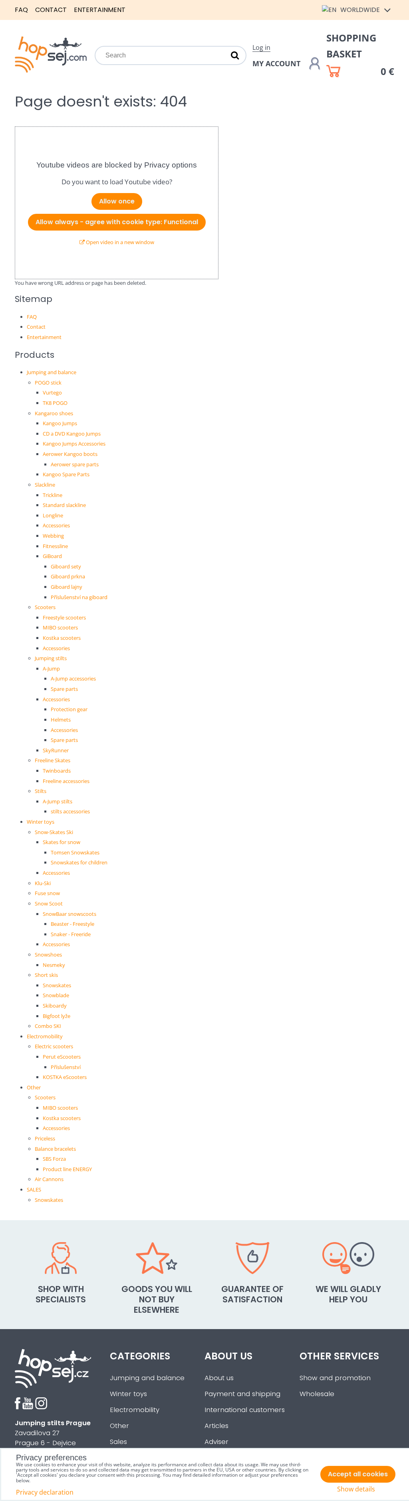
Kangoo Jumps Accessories (74, 443)
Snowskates (57, 985)
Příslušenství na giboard (79, 597)
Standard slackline (64, 505)
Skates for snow (61, 842)
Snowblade (56, 995)
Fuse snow (47, 893)
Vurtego (52, 392)
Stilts (40, 791)
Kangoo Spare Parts (66, 474)
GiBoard (52, 556)
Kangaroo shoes (54, 413)
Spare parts (64, 688)
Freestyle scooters (64, 617)
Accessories (56, 525)
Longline (53, 515)
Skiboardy (55, 1005)
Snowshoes (48, 954)
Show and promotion (335, 1378)
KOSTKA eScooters (65, 1077)
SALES (34, 1189)
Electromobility (45, 1036)
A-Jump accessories (73, 678)
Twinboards (57, 770)
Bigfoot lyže (56, 1016)
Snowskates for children (79, 862)
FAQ (21, 9)
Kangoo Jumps (60, 423)
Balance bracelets (55, 1148)
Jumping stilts (51, 658)
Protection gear (69, 709)
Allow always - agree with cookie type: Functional (117, 222)
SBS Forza (54, 1158)
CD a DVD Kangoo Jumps (72, 433)
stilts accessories (70, 811)
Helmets (61, 719)
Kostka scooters (62, 637)
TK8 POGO (55, 402)
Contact (51, 9)
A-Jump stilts (57, 801)
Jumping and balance (51, 372)
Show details (356, 1489)
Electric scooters (54, 1046)
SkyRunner (56, 750)
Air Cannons (49, 1179)
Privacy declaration (44, 1492)
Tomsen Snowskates (75, 852)
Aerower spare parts (75, 464)
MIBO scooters (60, 627)
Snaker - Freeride (71, 934)
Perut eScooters (62, 1056)
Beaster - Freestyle (72, 923)
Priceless (45, 1138)
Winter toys (40, 821)
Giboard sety (66, 566)
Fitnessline (55, 546)
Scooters (45, 607)
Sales (118, 1441)
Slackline (45, 484)
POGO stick (48, 382)
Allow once (117, 201)
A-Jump (51, 668)
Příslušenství (66, 1067)
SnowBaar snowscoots (69, 913)
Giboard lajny (66, 586)
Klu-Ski (43, 883)
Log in (261, 47)
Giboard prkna (68, 576)
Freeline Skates (52, 760)
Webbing (53, 535)
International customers (244, 1409)
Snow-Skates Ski (54, 832)
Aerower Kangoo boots (70, 454)
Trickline (52, 495)
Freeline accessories (66, 781)
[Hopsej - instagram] (41, 1407)
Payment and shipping (242, 1393)
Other (34, 1087)
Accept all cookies (358, 1474)
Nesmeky (54, 964)
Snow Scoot (49, 903)
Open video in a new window (119, 242)
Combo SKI (48, 1026)
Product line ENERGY (67, 1169)
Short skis (46, 974)
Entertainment (99, 9)
